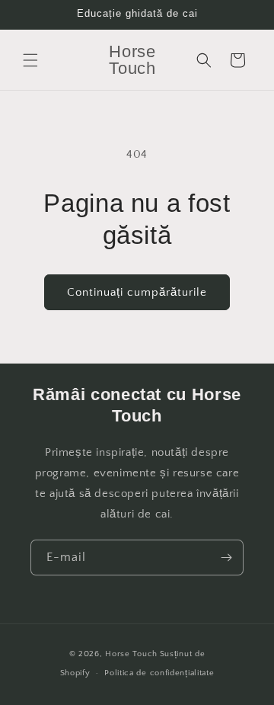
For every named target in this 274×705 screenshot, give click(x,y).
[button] (30, 60)
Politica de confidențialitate (159, 673)
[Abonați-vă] (226, 557)
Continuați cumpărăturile (137, 292)
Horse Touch (131, 654)
